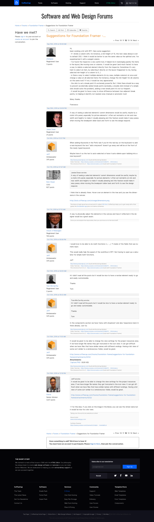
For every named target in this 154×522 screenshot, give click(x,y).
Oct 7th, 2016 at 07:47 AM (56, 167)
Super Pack (43, 499)
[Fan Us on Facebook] (120, 475)
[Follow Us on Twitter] (115, 475)
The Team (17, 491)
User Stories (94, 507)
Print (62, 30)
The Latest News (20, 495)
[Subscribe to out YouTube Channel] (126, 475)
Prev (117, 40)
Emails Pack (43, 491)
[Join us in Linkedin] (131, 475)
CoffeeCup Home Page (38, 514)
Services (67, 487)
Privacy (98, 514)
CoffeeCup (18, 487)
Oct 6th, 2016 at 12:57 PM (56, 138)
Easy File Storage (70, 499)
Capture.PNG (75, 362)
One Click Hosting (70, 495)
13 (128, 40)
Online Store (52, 514)
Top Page (26, 514)
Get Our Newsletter (21, 499)
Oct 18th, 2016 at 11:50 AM (56, 336)
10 (121, 40)
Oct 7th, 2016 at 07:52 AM (56, 209)
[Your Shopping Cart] (122, 3)
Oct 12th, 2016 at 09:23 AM (56, 295)
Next (135, 40)
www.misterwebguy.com (78, 419)
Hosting (68, 3)
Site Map (106, 514)
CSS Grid (104, 204)
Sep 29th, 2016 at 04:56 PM (57, 108)
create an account (22, 39)
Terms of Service (96, 518)
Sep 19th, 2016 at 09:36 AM (56, 44)
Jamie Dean (51, 129)
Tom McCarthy (52, 286)
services (56, 465)
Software (54, 3)
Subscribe (72, 30)
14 (131, 40)
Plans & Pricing (69, 507)
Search (52, 30)
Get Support (77, 514)
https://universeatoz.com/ (95, 164)
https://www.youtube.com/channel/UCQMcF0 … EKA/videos (99, 162)
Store (97, 3)
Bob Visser (50, 182)
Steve (48, 394)
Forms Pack (43, 495)
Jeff (48, 154)
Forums (24, 25)
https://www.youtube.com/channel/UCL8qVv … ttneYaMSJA (88, 425)
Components (119, 503)
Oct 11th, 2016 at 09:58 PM (56, 239)
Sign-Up (130, 467)
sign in (23, 36)
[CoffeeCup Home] (26, 3)
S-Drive (67, 491)
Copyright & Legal (88, 514)
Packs (40, 3)
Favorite (84, 30)
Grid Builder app (82, 206)
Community (94, 487)
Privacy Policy (84, 518)
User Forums (94, 503)
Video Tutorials (95, 495)
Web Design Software (64, 514)
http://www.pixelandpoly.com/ (79, 160)
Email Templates (120, 495)
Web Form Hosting (70, 503)
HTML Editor (110, 3)
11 (123, 40)
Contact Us (18, 503)
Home (17, 25)
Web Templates (120, 491)
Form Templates (120, 499)
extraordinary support (62, 467)
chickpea (49, 59)
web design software (41, 465)
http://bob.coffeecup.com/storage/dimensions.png (89, 200)
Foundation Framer (36, 25)
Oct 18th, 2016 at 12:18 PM (56, 373)
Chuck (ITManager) (53, 231)
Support (82, 3)
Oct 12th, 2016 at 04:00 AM (56, 271)
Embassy (93, 499)
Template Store (121, 487)
